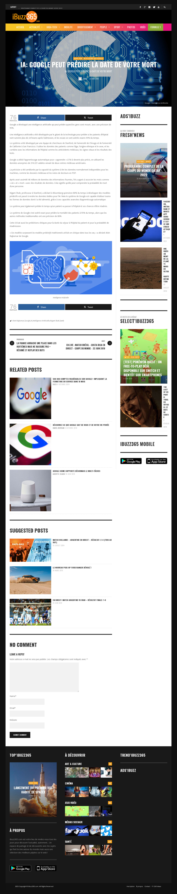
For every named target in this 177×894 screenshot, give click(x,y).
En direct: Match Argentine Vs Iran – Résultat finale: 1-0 (79, 600)
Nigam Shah (54, 321)
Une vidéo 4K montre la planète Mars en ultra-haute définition (166, 265)
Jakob (85, 78)
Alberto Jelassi (59, 474)
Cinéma (69, 783)
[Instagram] (149, 7)
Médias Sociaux (73, 822)
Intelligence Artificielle (93, 58)
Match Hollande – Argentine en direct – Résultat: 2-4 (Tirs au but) (82, 541)
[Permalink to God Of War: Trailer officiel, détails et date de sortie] (94, 811)
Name (13, 696)
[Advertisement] (117, 16)
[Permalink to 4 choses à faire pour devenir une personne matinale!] (77, 850)
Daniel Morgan (58, 428)
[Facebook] (140, 7)
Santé (62, 321)
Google (27, 321)
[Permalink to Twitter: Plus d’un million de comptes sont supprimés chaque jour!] (106, 831)
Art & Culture (73, 764)
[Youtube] (158, 7)
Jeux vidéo (70, 803)
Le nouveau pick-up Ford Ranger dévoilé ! (72, 567)
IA (31, 321)
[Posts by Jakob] (80, 78)
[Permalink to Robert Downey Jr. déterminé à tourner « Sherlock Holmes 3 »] (94, 792)
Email (13, 708)
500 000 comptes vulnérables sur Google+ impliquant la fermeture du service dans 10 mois (80, 380)
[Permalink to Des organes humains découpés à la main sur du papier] (106, 772)
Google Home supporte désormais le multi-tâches (76, 470)
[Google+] (145, 7)
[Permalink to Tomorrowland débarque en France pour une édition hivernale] (94, 772)
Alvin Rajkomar (18, 321)
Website (13, 720)
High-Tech (78, 58)
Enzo (55, 384)
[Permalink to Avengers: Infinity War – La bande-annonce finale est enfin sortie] (106, 792)
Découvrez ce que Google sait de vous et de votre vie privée (81, 424)
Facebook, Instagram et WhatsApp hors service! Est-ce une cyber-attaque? (166, 216)
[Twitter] (154, 7)
